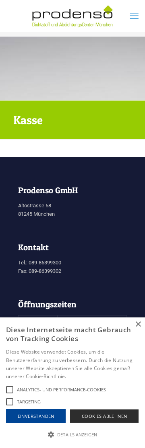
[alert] (72, 382)
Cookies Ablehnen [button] (104, 416)
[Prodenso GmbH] (72, 16)
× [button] (138, 324)
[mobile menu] (134, 16)
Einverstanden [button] (36, 416)
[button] (72, 434)
